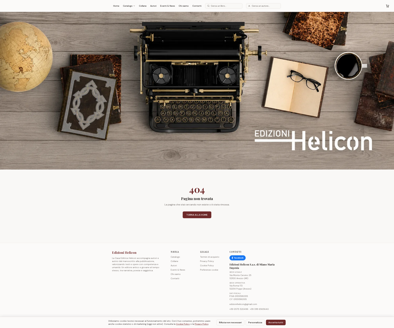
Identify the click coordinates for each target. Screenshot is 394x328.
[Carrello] (387, 6)
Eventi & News (167, 5)
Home (116, 5)
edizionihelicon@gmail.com (243, 304)
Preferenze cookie (209, 269)
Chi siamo (184, 5)
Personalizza (255, 322)
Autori (153, 5)
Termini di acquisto (209, 256)
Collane (143, 5)
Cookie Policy (207, 265)
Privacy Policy (207, 261)
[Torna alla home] (197, 91)
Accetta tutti (275, 322)
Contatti (196, 5)
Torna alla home (196, 214)
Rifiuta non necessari (230, 322)
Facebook (238, 258)
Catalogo (128, 5)
